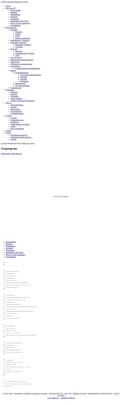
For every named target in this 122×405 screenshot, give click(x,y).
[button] (11, 8)
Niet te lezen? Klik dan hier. (11, 154)
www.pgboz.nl (53, 398)
